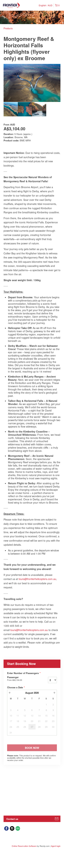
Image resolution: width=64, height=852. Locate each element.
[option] (11, 109)
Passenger (14, 678)
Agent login (55, 846)
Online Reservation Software (24, 846)
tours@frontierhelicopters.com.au (37, 579)
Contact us (12, 819)
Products (8, 28)
